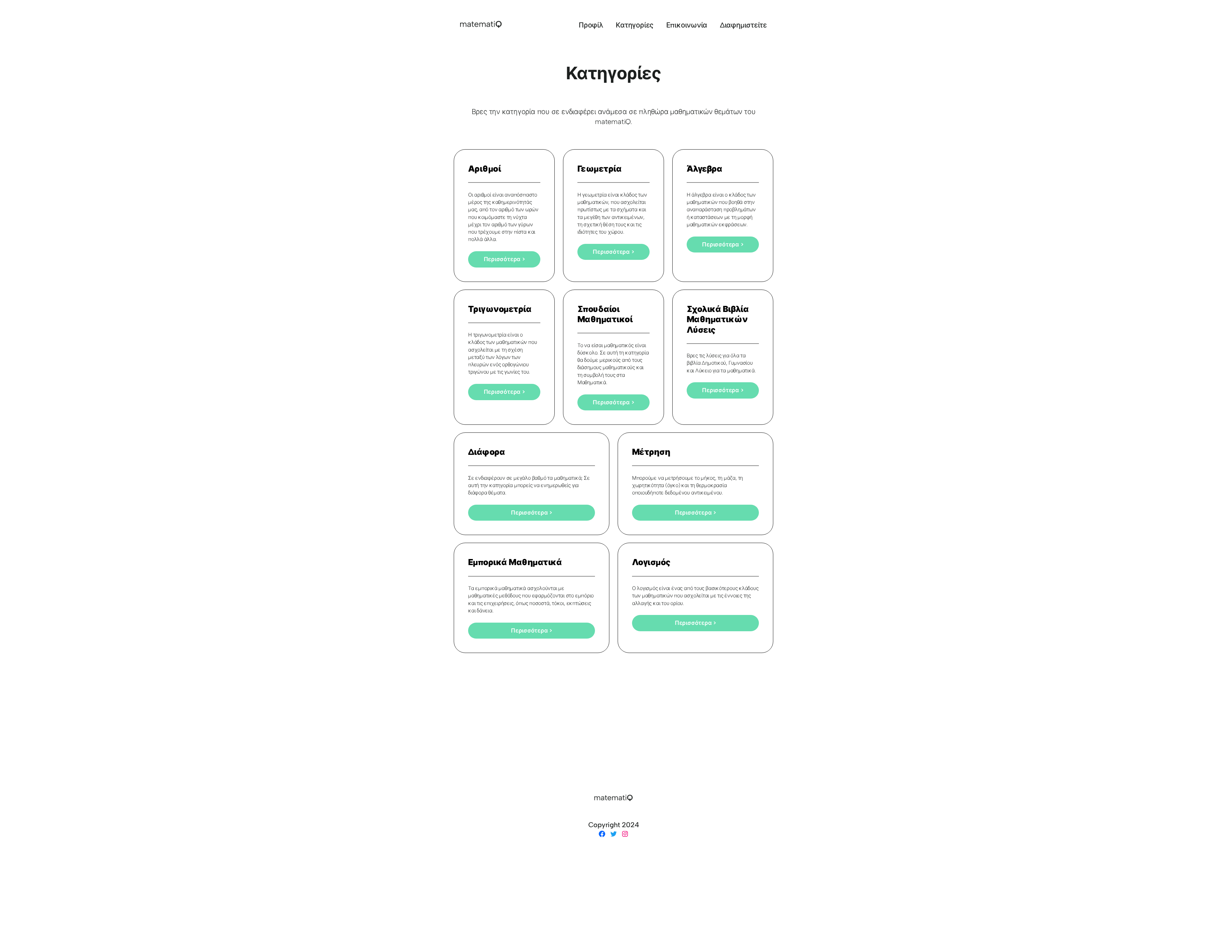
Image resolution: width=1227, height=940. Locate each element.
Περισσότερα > (504, 259)
